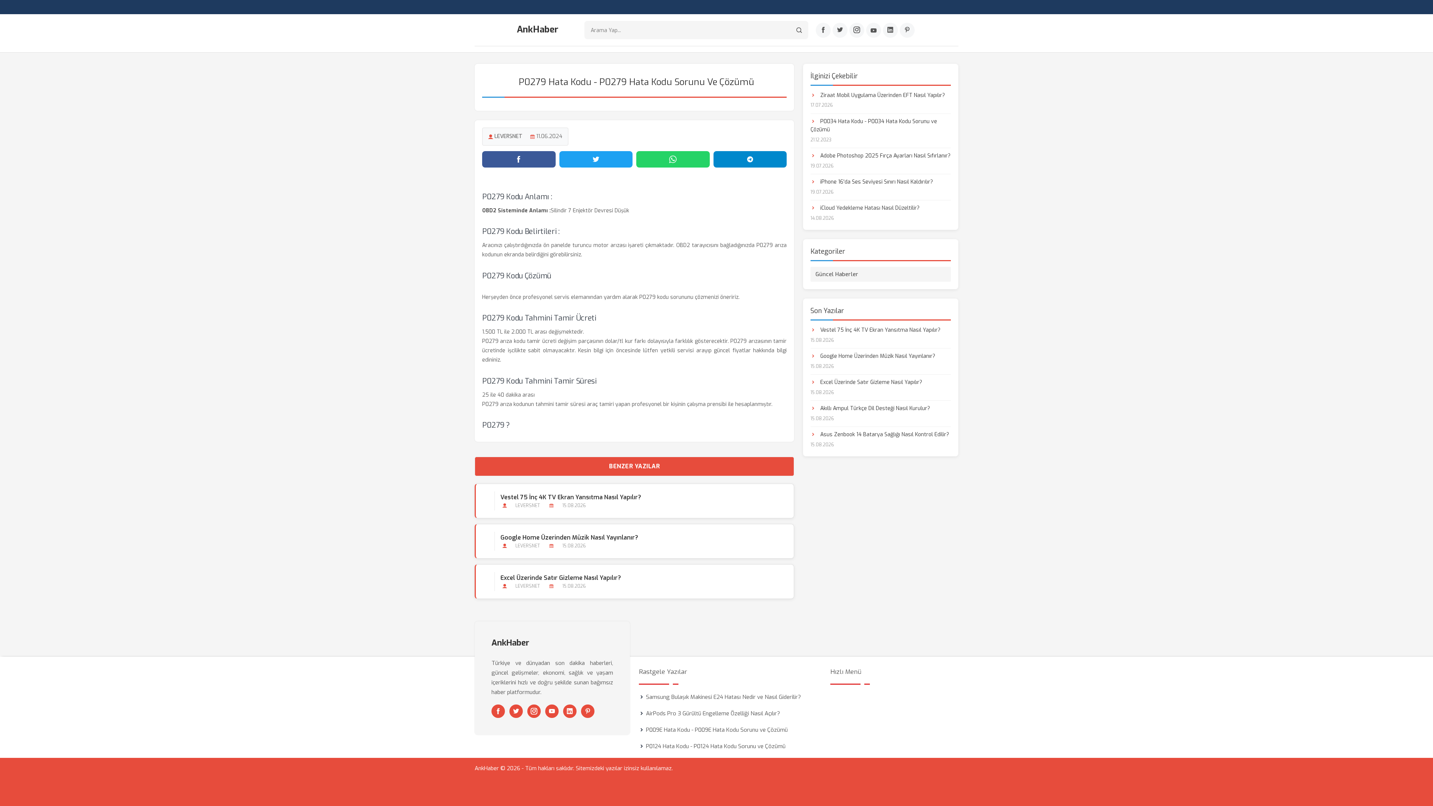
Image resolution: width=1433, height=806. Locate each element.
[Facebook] (823, 30)
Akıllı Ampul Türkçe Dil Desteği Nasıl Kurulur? (874, 408)
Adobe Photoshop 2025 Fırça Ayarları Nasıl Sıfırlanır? (884, 155)
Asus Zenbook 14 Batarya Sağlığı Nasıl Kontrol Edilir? (884, 434)
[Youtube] (873, 30)
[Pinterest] (907, 30)
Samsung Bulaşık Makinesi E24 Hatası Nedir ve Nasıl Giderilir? (723, 697)
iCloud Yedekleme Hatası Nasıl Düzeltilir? (869, 208)
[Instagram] (856, 30)
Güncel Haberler (836, 274)
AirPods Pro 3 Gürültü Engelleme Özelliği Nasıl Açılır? (713, 713)
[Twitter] (840, 30)
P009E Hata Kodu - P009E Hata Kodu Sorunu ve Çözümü (717, 730)
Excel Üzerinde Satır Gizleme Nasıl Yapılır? (560, 578)
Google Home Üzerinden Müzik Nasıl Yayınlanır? (569, 537)
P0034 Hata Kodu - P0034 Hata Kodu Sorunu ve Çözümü (874, 125)
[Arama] (799, 30)
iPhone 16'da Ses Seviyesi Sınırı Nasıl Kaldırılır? (876, 181)
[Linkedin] (890, 30)
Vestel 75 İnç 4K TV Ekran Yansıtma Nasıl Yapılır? (570, 497)
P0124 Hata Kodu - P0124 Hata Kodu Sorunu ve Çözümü (716, 746)
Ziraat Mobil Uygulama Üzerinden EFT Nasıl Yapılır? (882, 95)
